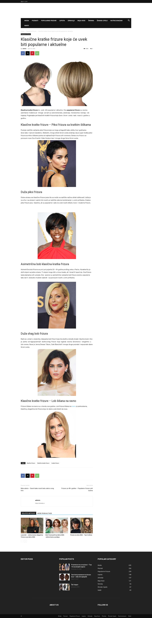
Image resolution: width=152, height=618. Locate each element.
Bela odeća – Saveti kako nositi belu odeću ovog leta (37, 489)
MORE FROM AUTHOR (44, 513)
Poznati (35, 21)
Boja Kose (81, 21)
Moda (26, 21)
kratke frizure (55, 463)
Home (22, 31)
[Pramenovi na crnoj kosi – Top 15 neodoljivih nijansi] (64, 567)
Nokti (26, 25)
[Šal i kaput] (64, 587)
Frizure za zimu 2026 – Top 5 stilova (81, 535)
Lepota (62, 21)
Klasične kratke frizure (43, 463)
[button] (128, 21)
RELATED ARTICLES (28, 513)
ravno (74, 406)
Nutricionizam (116, 21)
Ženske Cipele (102, 21)
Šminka (91, 21)
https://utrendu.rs (40, 503)
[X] (28, 53)
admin (24, 48)
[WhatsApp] (37, 53)
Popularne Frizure (48, 21)
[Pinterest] (32, 53)
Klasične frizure (31, 463)
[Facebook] (23, 53)
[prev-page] (22, 541)
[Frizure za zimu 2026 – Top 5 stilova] (81, 525)
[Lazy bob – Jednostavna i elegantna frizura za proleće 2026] (32, 525)
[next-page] (25, 541)
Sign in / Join (24, 1)
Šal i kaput (74, 584)
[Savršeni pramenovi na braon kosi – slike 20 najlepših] (64, 577)
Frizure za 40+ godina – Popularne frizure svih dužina (77, 489)
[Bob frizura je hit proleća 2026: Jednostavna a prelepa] (56, 525)
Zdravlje (71, 21)
